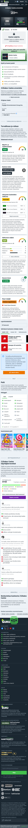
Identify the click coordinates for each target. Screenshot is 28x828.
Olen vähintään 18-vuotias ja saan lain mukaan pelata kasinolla (13, 776)
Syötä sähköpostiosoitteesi (8, 767)
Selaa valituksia (15, 256)
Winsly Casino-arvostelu (8, 614)
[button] (5, 29)
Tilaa (14, 773)
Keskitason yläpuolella (7, 24)
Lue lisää (15, 826)
